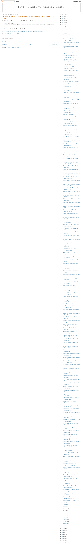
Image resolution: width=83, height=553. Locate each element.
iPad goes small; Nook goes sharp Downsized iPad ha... (70, 446)
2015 (63, 27)
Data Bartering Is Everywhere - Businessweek (69, 286)
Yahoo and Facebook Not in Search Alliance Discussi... (70, 210)
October (65, 504)
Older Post (54, 44)
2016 (63, 24)
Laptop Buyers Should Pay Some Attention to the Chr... (70, 67)
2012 (63, 33)
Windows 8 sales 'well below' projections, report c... (69, 253)
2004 (63, 540)
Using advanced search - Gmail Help (71, 303)
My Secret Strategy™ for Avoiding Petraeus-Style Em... (70, 346)
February (65, 521)
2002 (63, 545)
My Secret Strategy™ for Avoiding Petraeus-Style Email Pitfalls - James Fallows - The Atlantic (23, 31)
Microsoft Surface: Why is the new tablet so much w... (70, 475)
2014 (63, 29)
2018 (63, 20)
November (65, 37)
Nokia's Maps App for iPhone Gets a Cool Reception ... (70, 159)
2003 (63, 543)
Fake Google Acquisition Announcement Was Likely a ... (70, 115)
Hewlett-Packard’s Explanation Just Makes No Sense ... (70, 148)
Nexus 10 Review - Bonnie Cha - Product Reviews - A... (70, 56)
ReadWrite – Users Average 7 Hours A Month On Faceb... (71, 71)
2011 (63, 526)
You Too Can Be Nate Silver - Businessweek (69, 402)
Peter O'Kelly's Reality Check (41, 6)
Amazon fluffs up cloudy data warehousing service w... (69, 74)
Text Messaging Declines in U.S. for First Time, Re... (70, 372)
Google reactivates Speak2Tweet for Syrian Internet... (70, 46)
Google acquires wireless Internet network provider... (70, 126)
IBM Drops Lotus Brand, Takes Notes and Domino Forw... (71, 225)
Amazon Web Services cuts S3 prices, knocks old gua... (71, 43)
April (64, 517)
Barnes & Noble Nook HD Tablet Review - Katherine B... (70, 335)
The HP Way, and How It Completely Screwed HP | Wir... (71, 144)
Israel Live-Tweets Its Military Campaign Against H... (69, 306)
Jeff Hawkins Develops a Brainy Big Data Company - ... (71, 82)
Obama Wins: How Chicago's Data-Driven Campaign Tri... (70, 449)
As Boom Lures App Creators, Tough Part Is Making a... (71, 236)
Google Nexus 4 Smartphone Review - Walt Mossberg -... (71, 468)
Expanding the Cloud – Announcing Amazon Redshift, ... (71, 93)
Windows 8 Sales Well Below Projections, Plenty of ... (69, 249)
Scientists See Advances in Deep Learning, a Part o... (70, 133)
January (65, 523)
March (64, 519)
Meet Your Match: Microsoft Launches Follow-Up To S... (71, 184)
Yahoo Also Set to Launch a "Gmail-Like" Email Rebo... (71, 361)
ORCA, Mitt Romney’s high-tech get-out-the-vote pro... (71, 405)
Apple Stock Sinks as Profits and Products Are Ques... (70, 435)
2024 (63, 16)
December (65, 35)
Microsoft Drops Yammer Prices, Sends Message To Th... (71, 354)
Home (30, 44)
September (65, 506)
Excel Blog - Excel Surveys (69, 243)
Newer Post (4, 44)
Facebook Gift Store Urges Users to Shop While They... (70, 104)
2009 (63, 530)
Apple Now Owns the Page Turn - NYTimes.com (70, 256)
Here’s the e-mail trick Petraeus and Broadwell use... (70, 350)
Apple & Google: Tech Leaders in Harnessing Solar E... (70, 221)
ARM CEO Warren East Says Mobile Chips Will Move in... (71, 424)
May (64, 515)
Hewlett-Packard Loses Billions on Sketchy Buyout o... (70, 170)
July (64, 511)
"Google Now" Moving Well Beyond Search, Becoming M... (71, 497)
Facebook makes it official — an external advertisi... (70, 122)
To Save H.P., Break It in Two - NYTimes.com (69, 89)
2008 (63, 532)
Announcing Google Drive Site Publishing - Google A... (69, 60)
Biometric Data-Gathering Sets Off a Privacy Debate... (71, 391)
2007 (63, 534)
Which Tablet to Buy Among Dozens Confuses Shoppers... (71, 214)
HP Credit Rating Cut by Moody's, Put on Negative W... (71, 85)
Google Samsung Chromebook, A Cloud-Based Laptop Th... (70, 464)
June (64, 513)
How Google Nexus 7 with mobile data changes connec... (71, 239)
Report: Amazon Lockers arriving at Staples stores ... (71, 479)
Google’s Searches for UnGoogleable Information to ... (71, 118)
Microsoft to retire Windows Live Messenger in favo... (70, 486)
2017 (63, 22)
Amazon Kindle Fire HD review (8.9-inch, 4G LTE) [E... (71, 188)
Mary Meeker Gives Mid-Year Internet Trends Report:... (71, 490)
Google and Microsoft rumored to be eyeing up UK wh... (71, 501)
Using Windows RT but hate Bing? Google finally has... (70, 343)
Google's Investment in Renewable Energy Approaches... (70, 264)
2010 (63, 528)
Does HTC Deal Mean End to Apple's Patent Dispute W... (71, 387)
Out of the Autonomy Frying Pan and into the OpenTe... (71, 107)
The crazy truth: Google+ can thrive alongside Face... (70, 39)
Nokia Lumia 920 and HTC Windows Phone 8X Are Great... (71, 137)
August (65, 508)
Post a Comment (6, 41)
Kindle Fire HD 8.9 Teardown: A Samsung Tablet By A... (70, 177)
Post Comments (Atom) (13, 47)
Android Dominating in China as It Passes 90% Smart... (70, 297)
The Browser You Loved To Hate (70, 50)
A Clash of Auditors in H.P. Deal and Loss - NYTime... (71, 63)
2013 (63, 31)
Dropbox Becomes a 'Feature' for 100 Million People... (71, 332)
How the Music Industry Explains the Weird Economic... (71, 195)
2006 (63, 536)
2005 (63, 538)
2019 (63, 18)
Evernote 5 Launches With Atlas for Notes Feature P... (70, 162)
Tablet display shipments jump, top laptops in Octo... (70, 129)
